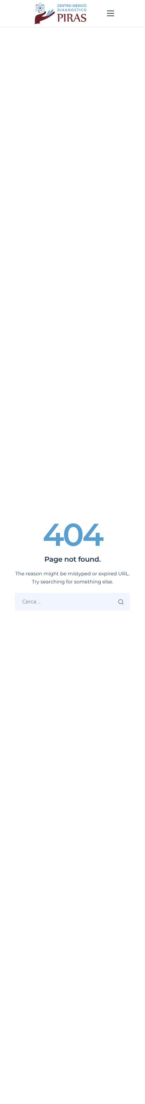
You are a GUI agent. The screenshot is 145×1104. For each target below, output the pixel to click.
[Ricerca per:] (72, 602)
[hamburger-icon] (110, 13)
